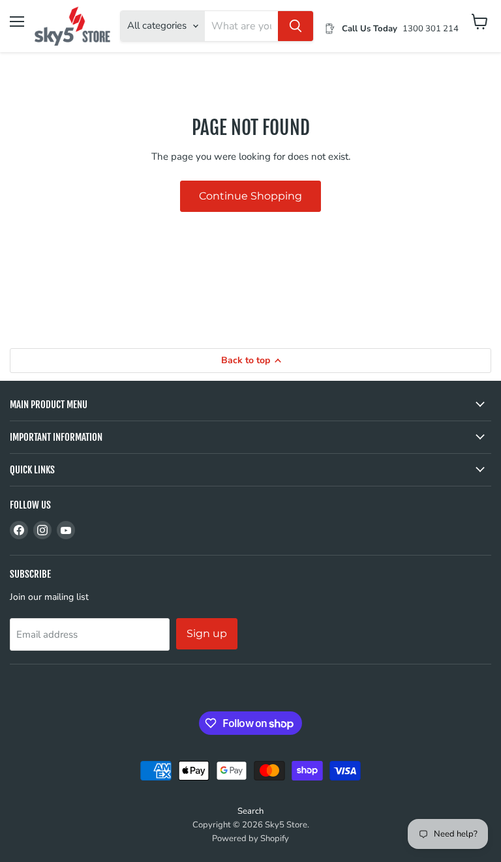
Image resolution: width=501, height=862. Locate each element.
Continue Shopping (250, 196)
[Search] (295, 26)
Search (250, 811)
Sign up (207, 633)
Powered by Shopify (250, 838)
